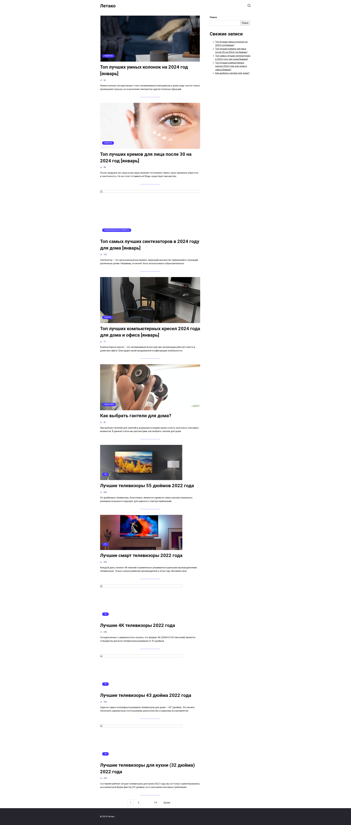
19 (155, 802)
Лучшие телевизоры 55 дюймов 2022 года (147, 485)
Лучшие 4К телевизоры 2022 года (137, 625)
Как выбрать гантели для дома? (135, 415)
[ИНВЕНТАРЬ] (150, 408)
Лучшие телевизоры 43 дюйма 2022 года (145, 695)
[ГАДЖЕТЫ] (150, 59)
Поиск (213, 17)
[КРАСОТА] (150, 147)
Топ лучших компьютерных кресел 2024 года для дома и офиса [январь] (150, 332)
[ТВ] (141, 478)
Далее (166, 802)
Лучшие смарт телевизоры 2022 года (141, 555)
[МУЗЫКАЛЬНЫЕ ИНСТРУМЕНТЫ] (150, 234)
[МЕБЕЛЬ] (150, 321)
